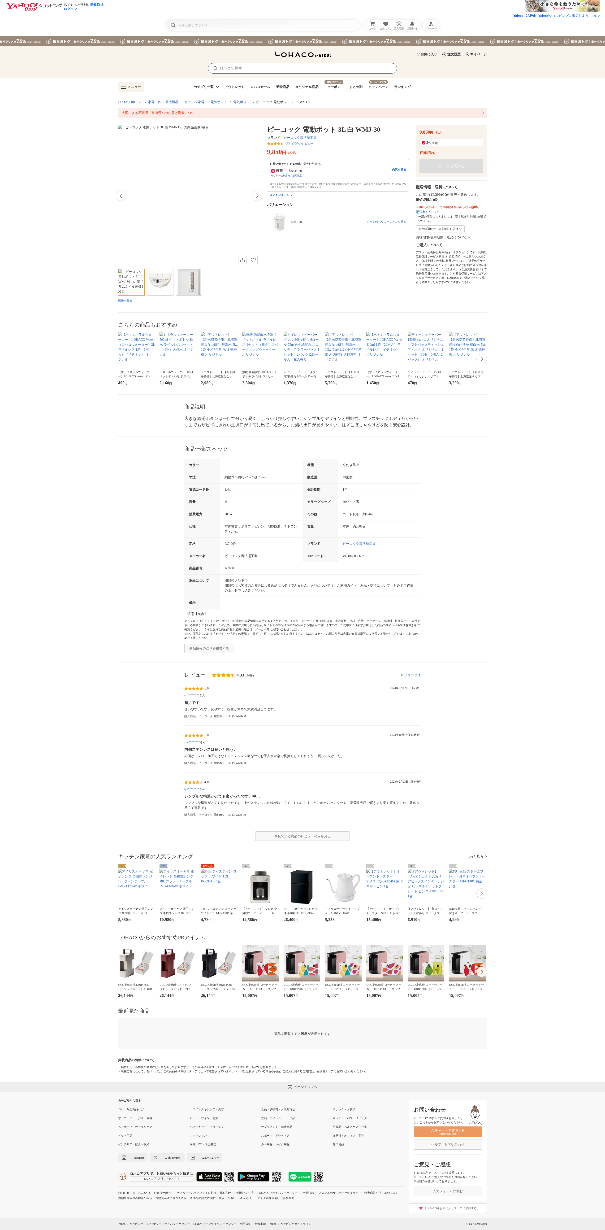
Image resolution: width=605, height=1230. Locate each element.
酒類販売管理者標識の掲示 (135, 1198)
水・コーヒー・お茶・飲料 (135, 1118)
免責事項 (260, 1223)
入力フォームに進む (448, 1191)
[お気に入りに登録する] (253, 260)
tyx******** (191, 789)
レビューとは (411, 675)
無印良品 (338, 1144)
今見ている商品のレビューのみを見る (302, 836)
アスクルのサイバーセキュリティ (340, 1193)
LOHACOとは (142, 1193)
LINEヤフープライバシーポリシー (168, 1223)
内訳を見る (399, 169)
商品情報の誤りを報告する (209, 648)
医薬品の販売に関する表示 (207, 1198)
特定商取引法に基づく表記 (381, 1193)
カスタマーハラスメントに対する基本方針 (204, 1193)
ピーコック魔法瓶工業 (300, 138)
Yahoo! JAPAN (524, 15)
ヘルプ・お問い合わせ (447, 1144)
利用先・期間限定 (292, 175)
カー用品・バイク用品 (275, 1144)
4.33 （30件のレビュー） (300, 143)
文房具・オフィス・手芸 (348, 1135)
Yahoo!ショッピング (130, 1223)
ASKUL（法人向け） (240, 1198)
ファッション (198, 1135)
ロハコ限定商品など (131, 1109)
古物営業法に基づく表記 (171, 1198)
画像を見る (125, 300)
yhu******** (192, 742)
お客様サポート (164, 1193)
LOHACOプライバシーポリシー (277, 1193)
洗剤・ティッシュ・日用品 (278, 1118)
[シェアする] (242, 260)
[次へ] (257, 196)
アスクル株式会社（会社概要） (277, 1198)
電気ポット (219, 102)
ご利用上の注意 (244, 1193)
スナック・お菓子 (344, 1109)
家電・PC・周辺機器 (163, 102)
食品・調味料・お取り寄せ (278, 1109)
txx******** (191, 695)
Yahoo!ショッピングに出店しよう (563, 15)
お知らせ (124, 1193)
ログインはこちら (280, 194)
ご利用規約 (308, 1193)
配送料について (427, 212)
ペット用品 (125, 1135)
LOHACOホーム (130, 102)
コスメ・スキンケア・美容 (207, 1109)
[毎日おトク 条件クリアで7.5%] (302, 41)
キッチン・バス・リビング (350, 1118)
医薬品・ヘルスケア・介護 (350, 1126)
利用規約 (245, 1223)
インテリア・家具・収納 (133, 1144)
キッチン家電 (194, 102)
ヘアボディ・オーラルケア (135, 1126)
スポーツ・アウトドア (275, 1135)
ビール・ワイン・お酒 (204, 1118)
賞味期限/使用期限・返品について (441, 237)
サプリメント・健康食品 (276, 1126)
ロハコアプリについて (160, 1179)
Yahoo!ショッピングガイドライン (290, 1223)
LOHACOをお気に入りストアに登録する (451, 1208)
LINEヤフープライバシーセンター (215, 1223)
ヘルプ (595, 15)
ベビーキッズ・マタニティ (207, 1126)
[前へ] (121, 196)
